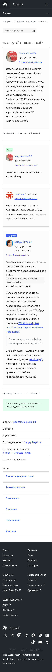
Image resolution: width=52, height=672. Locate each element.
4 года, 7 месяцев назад (30, 62)
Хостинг (7, 560)
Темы (30, 555)
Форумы (7, 13)
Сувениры (34, 590)
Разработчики (10, 585)
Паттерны (32, 565)
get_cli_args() (36, 359)
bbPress (9, 609)
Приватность (10, 565)
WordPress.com (13, 599)
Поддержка (9, 580)
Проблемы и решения (26, 21)
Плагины (32, 560)
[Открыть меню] (47, 4)
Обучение (8, 574)
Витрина (32, 550)
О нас (6, 550)
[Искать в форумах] (33, 30)
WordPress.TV (12, 590)
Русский (14, 628)
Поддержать (36, 585)
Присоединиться (36, 574)
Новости (8, 555)
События (32, 580)
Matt (7, 604)
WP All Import (25, 323)
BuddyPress (11, 615)
